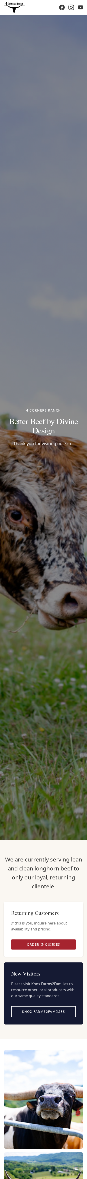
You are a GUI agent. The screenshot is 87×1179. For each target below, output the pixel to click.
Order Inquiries (43, 944)
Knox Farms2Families (43, 1011)
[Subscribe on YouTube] (80, 7)
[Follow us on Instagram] (71, 7)
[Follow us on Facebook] (62, 7)
